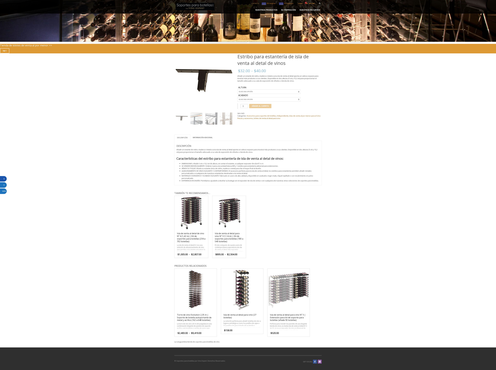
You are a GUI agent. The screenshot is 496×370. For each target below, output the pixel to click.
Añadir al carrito (260, 106)
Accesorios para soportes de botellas (261, 116)
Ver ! (4, 51)
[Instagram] (320, 362)
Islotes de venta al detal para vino (267, 118)
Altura (242, 87)
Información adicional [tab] (202, 137)
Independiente (282, 116)
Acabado (243, 95)
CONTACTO (255, 3)
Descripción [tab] (182, 137)
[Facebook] (315, 362)
